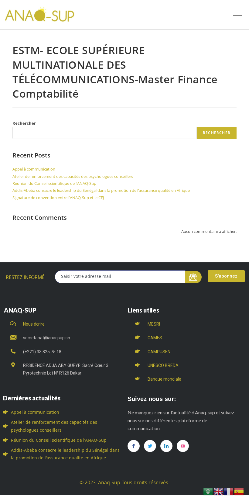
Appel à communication (33, 169)
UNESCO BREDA (163, 365)
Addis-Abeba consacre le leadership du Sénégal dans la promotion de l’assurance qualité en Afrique (101, 190)
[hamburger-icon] (237, 16)
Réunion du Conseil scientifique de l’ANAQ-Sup (54, 183)
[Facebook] (134, 446)
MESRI (154, 324)
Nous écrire (34, 324)
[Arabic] (208, 491)
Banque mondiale (164, 379)
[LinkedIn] (166, 446)
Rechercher (24, 123)
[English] (218, 491)
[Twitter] (150, 446)
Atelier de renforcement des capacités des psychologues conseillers (72, 176)
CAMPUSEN (159, 351)
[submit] (193, 277)
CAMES (155, 337)
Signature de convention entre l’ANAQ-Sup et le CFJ (58, 197)
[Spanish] (239, 491)
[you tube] (183, 446)
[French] (229, 491)
